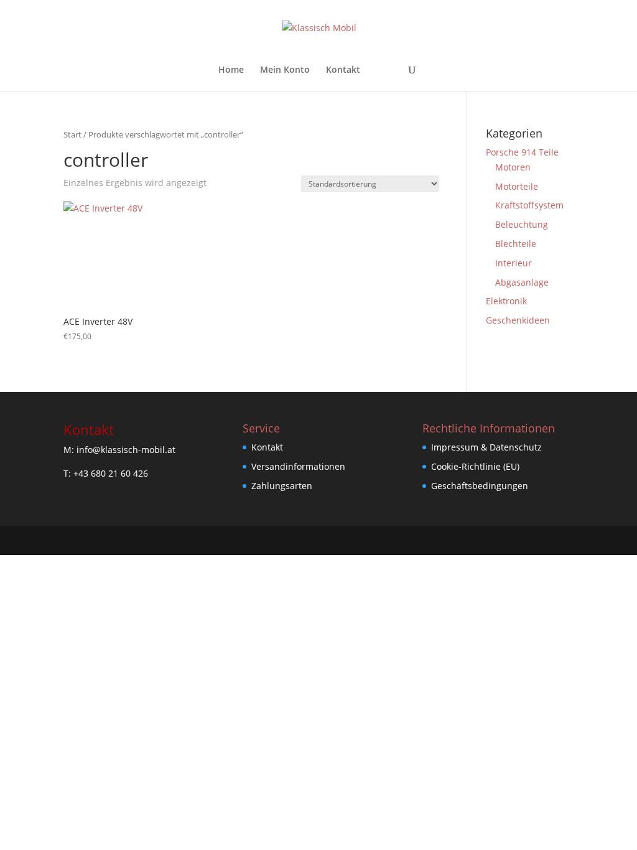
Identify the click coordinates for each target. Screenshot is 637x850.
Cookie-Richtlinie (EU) (475, 466)
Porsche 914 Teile (522, 152)
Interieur (513, 263)
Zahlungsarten (281, 486)
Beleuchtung (521, 224)
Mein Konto (285, 70)
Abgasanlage (522, 282)
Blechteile (515, 244)
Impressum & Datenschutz (486, 447)
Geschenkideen (518, 320)
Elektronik (506, 301)
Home (231, 70)
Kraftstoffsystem (529, 205)
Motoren (513, 167)
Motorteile (516, 186)
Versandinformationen (298, 466)
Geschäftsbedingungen (479, 486)
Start (72, 134)
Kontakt (343, 70)
